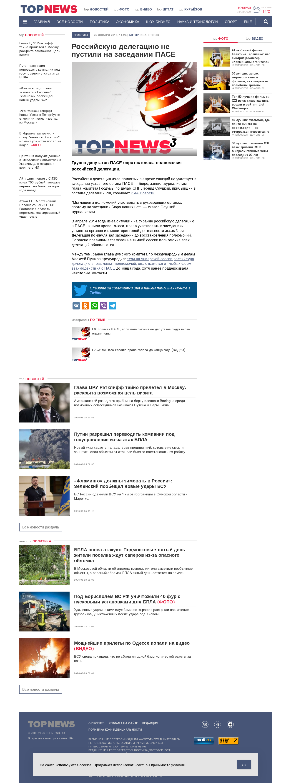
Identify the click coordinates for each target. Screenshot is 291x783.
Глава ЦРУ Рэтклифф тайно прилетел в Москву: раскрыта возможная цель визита (39, 49)
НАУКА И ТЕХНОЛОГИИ (197, 21)
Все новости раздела (40, 527)
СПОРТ (231, 21)
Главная (42, 21)
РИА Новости (142, 193)
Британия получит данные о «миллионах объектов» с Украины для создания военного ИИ (40, 161)
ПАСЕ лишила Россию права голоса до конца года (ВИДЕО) (138, 350)
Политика (99, 21)
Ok (244, 764)
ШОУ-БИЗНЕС (158, 21)
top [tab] (220, 38)
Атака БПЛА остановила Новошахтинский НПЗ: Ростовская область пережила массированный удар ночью (39, 208)
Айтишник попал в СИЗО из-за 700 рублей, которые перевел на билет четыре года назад (39, 184)
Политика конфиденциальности (115, 729)
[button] (24, 21)
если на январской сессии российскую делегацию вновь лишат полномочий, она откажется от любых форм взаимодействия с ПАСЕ (133, 263)
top (96, 9)
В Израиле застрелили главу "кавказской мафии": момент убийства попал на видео (40, 139)
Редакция (150, 723)
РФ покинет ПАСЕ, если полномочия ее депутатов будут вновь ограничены (141, 331)
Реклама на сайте (123, 723)
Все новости (70, 21)
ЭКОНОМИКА (127, 21)
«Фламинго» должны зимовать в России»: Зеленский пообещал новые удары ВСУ (36, 94)
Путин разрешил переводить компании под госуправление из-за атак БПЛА (39, 71)
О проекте (96, 723)
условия (178, 764)
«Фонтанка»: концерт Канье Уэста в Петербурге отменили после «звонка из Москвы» (39, 116)
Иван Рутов (149, 35)
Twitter (96, 292)
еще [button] (248, 21)
